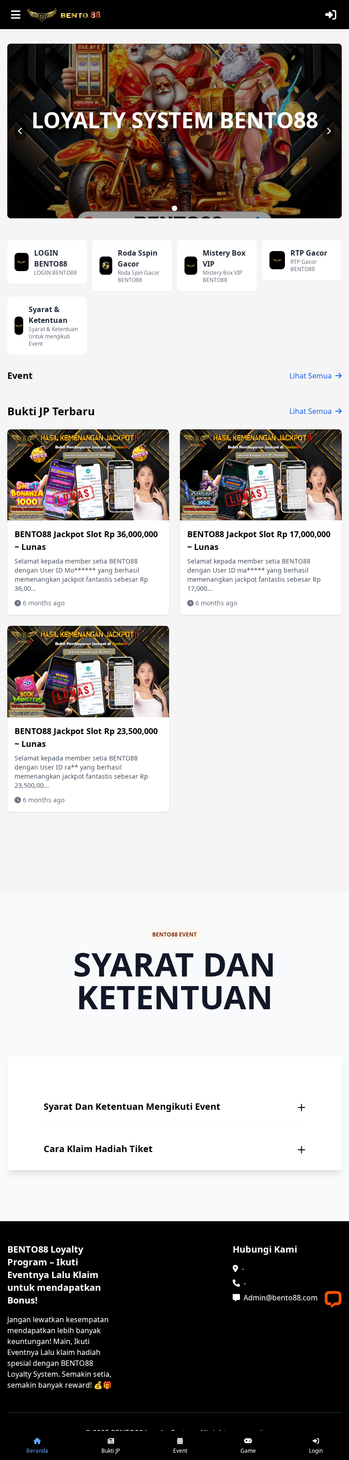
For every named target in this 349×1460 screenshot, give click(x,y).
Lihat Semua (310, 376)
